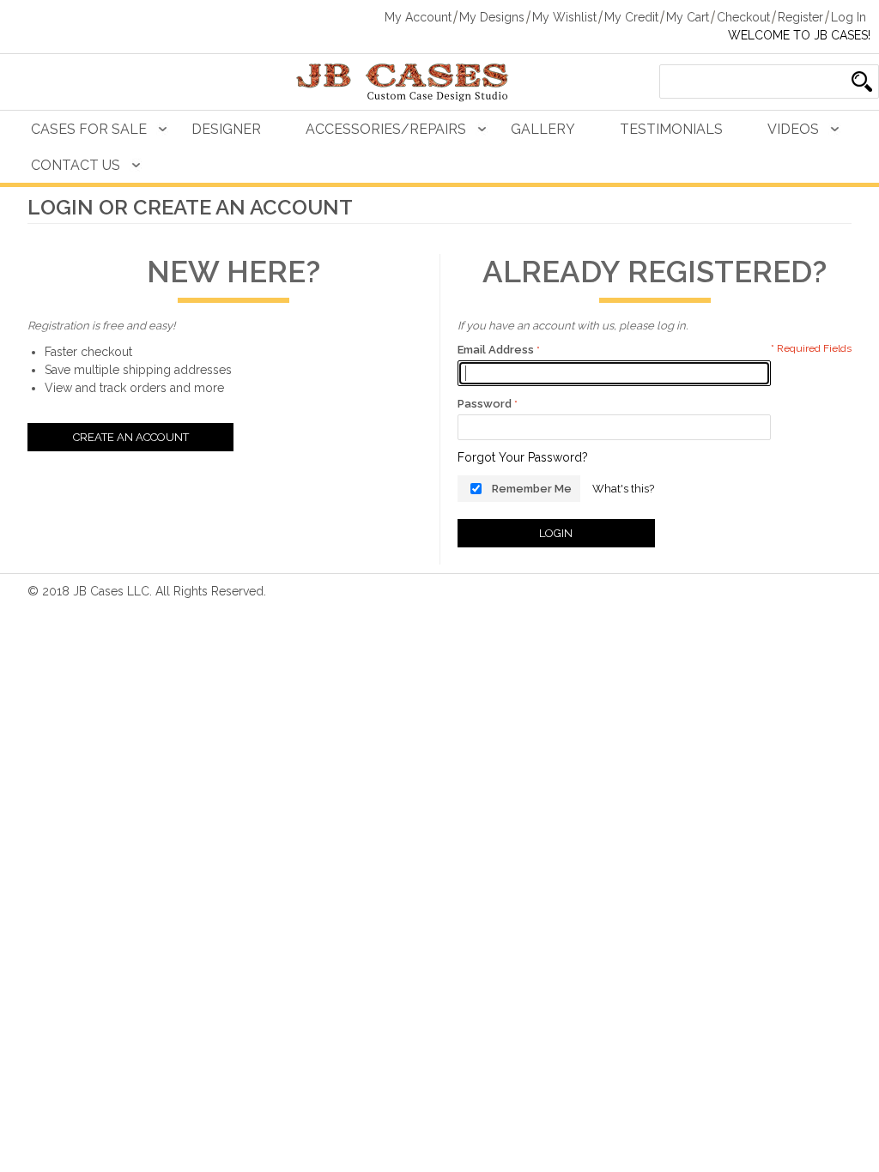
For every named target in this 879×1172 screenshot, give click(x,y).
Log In (848, 17)
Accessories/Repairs (386, 129)
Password (485, 403)
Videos (793, 129)
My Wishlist (564, 17)
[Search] (862, 81)
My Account (418, 17)
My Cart (687, 17)
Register (800, 17)
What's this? (623, 488)
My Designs (491, 17)
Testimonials (671, 129)
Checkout (743, 17)
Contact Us (75, 165)
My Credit (631, 17)
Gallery (543, 129)
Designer (226, 129)
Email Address (496, 349)
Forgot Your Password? (523, 457)
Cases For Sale (89, 129)
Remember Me (532, 488)
